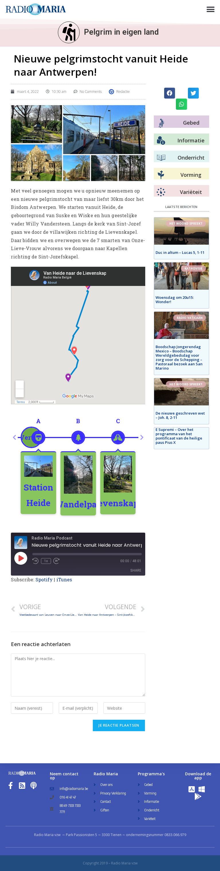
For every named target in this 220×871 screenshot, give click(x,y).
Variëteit (191, 192)
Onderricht (191, 157)
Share (135, 570)
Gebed (191, 122)
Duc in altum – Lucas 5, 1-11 (180, 252)
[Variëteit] (161, 192)
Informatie (191, 140)
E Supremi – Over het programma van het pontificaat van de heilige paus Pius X (179, 436)
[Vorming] (161, 175)
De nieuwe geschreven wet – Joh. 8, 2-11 (180, 415)
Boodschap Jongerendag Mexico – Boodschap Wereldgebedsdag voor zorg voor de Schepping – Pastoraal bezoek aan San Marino (179, 357)
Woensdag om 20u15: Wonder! (175, 299)
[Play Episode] (20, 558)
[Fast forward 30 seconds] (56, 561)
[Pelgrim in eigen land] (69, 32)
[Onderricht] (161, 158)
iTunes (64, 579)
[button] (210, 9)
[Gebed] (161, 123)
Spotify (44, 579)
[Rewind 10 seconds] (35, 561)
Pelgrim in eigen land (121, 32)
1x (46, 561)
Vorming (190, 174)
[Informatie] (161, 140)
